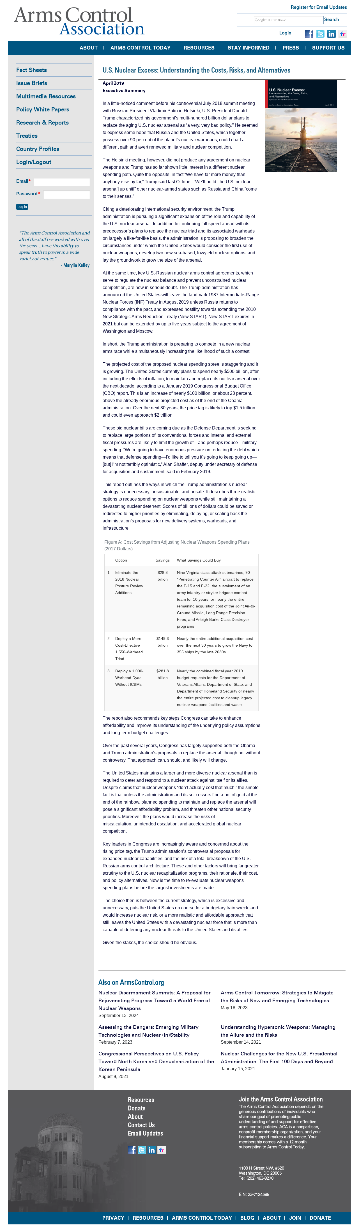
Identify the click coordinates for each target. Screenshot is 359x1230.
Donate (137, 1108)
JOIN (295, 1218)
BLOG (247, 1218)
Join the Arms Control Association (281, 1099)
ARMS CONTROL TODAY (202, 1218)
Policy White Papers (42, 109)
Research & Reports (42, 122)
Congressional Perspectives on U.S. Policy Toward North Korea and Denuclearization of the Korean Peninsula (156, 1061)
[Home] (79, 21)
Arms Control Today (141, 48)
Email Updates (145, 1133)
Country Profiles (37, 148)
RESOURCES (148, 1218)
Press (291, 48)
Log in (285, 33)
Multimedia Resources (46, 96)
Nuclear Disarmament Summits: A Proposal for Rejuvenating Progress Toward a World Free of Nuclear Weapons (154, 1000)
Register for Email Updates (319, 7)
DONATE (320, 1218)
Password (27, 193)
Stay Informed (249, 48)
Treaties (27, 135)
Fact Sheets (31, 70)
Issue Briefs (31, 83)
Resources (199, 48)
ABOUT (272, 1218)
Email (22, 181)
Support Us (328, 48)
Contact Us (141, 1125)
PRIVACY (113, 1218)
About (89, 48)
